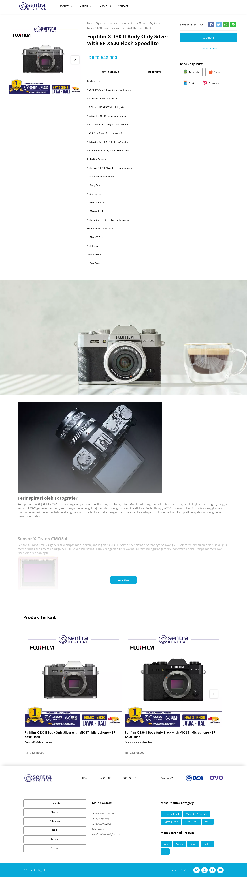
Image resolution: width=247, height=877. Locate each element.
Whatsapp (208, 37)
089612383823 (103, 813)
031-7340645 (100, 818)
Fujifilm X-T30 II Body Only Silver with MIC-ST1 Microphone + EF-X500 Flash (70, 735)
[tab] (110, 73)
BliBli (54, 830)
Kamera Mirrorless (116, 23)
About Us (105, 6)
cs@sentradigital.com (106, 834)
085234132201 (101, 823)
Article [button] (84, 6)
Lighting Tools (171, 821)
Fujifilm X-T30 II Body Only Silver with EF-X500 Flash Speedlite (118, 27)
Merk (207, 821)
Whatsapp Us (98, 829)
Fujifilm (207, 843)
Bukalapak (55, 821)
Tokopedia (55, 803)
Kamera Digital (95, 23)
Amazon (55, 848)
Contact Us (125, 6)
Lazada (54, 839)
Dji (165, 851)
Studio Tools (191, 821)
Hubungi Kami (209, 48)
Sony (166, 843)
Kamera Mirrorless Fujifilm (144, 23)
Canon (179, 843)
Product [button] (63, 6)
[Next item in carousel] (75, 60)
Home (85, 778)
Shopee (55, 812)
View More (123, 579)
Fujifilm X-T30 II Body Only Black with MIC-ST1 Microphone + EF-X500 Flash (170, 735)
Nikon (193, 843)
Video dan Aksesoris (196, 814)
